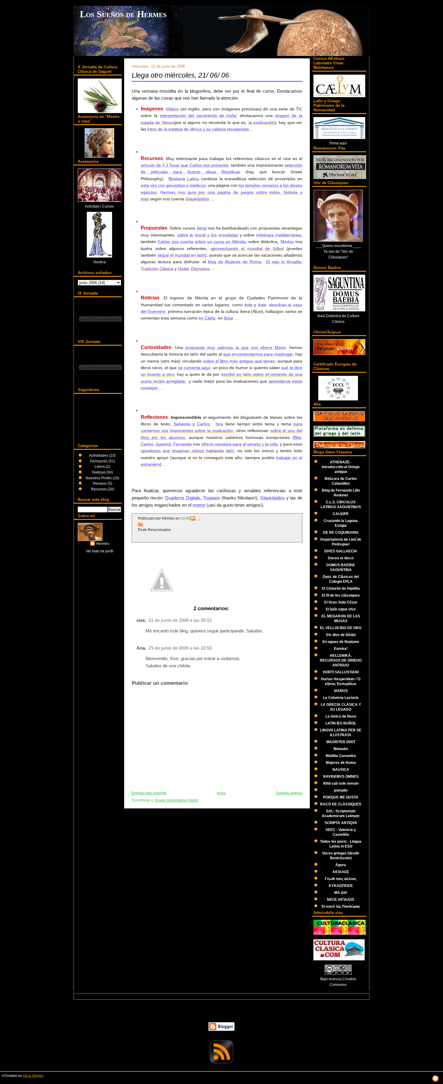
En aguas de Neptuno (340, 642)
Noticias (99, 472)
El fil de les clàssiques (341, 595)
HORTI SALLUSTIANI (341, 672)
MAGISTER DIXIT (340, 742)
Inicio (221, 793)
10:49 (185, 518)
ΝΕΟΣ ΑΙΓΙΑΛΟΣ (340, 899)
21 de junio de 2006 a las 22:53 (180, 648)
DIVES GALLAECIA (340, 551)
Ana (141, 648)
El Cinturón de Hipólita (341, 588)
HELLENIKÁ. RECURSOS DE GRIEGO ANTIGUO (341, 660)
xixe (141, 620)
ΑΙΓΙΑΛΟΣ (340, 872)
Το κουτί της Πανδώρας (340, 906)
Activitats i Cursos (99, 206)
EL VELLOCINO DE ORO (340, 628)
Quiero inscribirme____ (341, 246)
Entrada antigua (289, 793)
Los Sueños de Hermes (123, 14)
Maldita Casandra (341, 756)
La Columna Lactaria (341, 698)
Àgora (340, 865)
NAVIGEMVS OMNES (341, 776)
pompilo (340, 790)
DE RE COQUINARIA (341, 532)
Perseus (100, 483)
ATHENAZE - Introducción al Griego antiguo (341, 467)
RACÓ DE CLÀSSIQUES (340, 804)
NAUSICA (340, 769)
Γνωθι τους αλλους (341, 879)
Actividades (99, 455)
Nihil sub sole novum (341, 783)
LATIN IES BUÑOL (340, 723)
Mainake (341, 749)
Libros (100, 466)
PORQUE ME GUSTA (340, 797)
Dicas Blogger (33, 1075)
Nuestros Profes (99, 478)
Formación (99, 461)
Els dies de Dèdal (341, 635)
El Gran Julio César (340, 602)
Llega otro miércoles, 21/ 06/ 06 (180, 75)
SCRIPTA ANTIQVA (341, 823)
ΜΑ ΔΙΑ (340, 892)
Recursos (99, 489)
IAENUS (341, 691)
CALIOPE (341, 514)
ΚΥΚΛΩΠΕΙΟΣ (341, 886)
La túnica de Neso (340, 716)
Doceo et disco (340, 558)
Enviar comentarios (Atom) (176, 800)
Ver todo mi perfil (99, 551)
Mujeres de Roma (341, 762)
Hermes (102, 543)
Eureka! (340, 648)
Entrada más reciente (149, 793)
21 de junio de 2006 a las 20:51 (180, 620)
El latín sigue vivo (341, 609)
